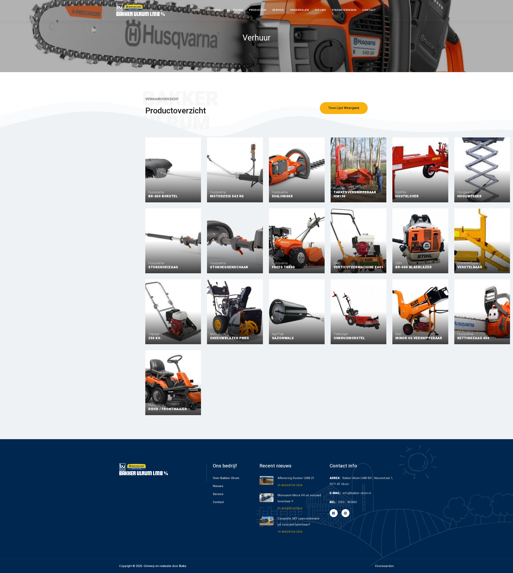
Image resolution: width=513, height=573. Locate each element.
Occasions (235, 10)
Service (278, 10)
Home (196, 10)
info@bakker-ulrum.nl (357, 493)
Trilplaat (155, 336)
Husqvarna (163, 194)
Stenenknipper (469, 265)
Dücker (355, 192)
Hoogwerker (469, 194)
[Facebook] (334, 513)
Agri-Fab (283, 336)
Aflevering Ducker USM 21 (296, 478)
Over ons (213, 10)
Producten (257, 10)
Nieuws (320, 10)
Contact (369, 10)
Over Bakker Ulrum (226, 478)
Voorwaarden (384, 566)
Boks (182, 566)
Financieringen (344, 10)
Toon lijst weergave (343, 108)
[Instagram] (345, 513)
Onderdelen (299, 10)
